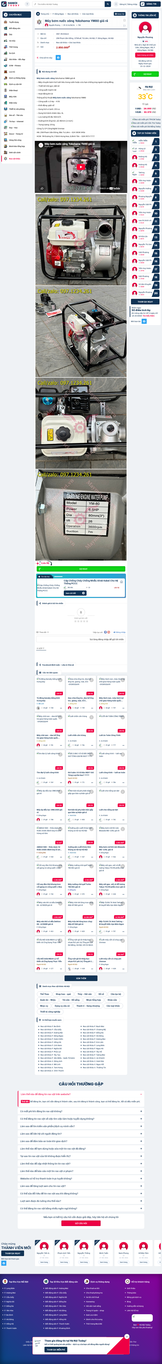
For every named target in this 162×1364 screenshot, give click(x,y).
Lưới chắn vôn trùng (77, 735)
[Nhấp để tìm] (108, 4)
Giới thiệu (131, 1288)
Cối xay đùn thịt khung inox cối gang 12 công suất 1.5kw (49, 885)
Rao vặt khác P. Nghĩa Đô (51, 1048)
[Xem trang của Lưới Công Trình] (70, 745)
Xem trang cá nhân (145, 55)
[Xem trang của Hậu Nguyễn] (70, 819)
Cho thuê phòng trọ (94, 1292)
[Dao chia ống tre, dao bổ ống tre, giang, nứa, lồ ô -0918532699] (81, 686)
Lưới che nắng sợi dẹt (108, 809)
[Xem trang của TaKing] (101, 931)
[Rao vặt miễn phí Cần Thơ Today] (146, 122)
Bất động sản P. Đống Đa (55, 1301)
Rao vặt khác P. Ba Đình (50, 1026)
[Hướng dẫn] (27, 4)
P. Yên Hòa (8, 1310)
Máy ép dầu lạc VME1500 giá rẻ (49, 811)
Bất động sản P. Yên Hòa (55, 1306)
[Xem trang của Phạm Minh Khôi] (70, 708)
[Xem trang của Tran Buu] (38, 708)
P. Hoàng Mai (10, 1292)
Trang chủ (45, 13)
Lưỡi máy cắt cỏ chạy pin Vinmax (110, 960)
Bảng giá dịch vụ (134, 1297)
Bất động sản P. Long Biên (56, 1314)
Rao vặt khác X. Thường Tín (94, 1067)
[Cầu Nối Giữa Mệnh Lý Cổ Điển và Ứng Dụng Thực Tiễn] (50, 947)
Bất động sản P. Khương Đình (57, 1328)
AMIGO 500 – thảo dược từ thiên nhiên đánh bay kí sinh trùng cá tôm (49, 848)
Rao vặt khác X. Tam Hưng (51, 1067)
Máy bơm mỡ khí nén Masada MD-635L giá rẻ (112, 848)
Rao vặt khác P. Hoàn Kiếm (51, 1039)
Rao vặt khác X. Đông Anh (51, 1061)
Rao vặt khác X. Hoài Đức (93, 1061)
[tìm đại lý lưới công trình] (50, 761)
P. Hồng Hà (9, 1323)
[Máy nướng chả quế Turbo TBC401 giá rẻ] (81, 872)
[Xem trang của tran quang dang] (70, 782)
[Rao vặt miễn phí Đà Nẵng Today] (146, 126)
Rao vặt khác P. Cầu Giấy (51, 1029)
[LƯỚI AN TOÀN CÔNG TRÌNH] (112, 723)
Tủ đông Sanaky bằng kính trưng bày (48, 699)
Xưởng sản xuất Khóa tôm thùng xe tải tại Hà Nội (79, 848)
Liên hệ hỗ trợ (132, 1310)
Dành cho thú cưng (94, 1319)
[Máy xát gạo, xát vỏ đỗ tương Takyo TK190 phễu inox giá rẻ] (112, 872)
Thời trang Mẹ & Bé (94, 1323)
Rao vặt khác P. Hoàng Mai (94, 1039)
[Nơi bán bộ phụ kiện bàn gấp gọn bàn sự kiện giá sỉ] (81, 798)
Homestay (90, 1301)
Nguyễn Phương (145, 37)
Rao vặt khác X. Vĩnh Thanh (52, 1070)
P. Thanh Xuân (10, 1328)
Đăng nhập (121, 632)
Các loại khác (88, 13)
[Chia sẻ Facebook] (58, 57)
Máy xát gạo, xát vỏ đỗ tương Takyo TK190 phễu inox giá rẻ (112, 885)
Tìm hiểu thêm (149, 315)
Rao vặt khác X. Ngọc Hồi (93, 1064)
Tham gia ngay (145, 301)
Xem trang (44, 1262)
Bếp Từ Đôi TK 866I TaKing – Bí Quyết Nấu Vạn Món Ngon (111, 922)
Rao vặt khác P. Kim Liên (93, 1042)
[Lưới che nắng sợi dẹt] (112, 798)
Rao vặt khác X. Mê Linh (50, 1064)
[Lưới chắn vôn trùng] (81, 723)
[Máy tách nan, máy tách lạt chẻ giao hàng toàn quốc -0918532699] (112, 686)
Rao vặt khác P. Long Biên (94, 1045)
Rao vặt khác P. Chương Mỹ (94, 1029)
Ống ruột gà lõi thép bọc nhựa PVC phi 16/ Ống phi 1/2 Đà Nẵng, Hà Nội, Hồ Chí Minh (81, 960)
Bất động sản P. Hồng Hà (55, 1319)
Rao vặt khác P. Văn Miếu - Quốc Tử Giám (57, 1058)
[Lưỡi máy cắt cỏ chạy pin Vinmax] (112, 947)
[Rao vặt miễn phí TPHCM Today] (146, 119)
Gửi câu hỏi (81, 1223)
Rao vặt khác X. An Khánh (94, 1058)
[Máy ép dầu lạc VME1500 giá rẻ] (50, 798)
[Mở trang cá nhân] (135, 141)
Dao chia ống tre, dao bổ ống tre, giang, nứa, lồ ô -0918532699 (81, 699)
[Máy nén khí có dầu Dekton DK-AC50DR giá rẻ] (50, 910)
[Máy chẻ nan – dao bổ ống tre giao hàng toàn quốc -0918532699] (50, 723)
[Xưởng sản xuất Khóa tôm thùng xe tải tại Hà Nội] (81, 835)
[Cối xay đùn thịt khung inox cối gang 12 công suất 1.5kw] (50, 872)
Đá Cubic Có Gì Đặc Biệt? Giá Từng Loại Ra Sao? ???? (81, 773)
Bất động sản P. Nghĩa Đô (56, 1297)
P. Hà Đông (9, 1319)
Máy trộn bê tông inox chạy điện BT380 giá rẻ (80, 922)
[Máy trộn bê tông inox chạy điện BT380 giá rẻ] (81, 910)
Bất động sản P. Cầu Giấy (56, 1292)
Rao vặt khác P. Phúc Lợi (50, 1051)
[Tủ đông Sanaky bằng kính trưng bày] (50, 686)
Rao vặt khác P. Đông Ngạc (51, 1035)
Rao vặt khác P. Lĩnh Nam (51, 1045)
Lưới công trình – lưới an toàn (112, 772)
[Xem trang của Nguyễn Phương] (38, 819)
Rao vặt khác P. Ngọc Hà (93, 1048)
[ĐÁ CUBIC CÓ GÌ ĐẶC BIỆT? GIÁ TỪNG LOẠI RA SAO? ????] (81, 761)
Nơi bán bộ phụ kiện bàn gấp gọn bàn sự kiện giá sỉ (80, 811)
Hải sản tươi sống (93, 1306)
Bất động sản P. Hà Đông (55, 1310)
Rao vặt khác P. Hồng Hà (50, 1042)
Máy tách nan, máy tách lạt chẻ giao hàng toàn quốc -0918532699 (111, 699)
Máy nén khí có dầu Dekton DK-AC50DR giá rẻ (49, 922)
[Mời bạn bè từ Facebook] (144, 321)
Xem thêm (81, 978)
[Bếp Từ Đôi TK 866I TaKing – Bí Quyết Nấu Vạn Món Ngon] (112, 910)
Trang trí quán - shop (95, 1310)
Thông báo (131, 1292)
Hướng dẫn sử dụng (135, 1306)
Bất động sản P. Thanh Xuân (57, 1323)
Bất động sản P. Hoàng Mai (56, 1288)
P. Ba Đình (8, 1314)
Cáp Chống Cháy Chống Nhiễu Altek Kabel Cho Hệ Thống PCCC (91, 582)
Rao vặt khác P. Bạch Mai (93, 1026)
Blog (129, 1301)
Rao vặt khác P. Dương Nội (51, 1032)
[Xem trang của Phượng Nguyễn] (70, 931)
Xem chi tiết (71, 593)
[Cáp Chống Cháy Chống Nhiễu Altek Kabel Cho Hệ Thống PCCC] (48, 588)
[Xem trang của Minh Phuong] (70, 968)
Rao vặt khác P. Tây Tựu (50, 1054)
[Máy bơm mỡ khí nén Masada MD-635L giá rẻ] (112, 835)
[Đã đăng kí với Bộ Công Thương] (142, 1319)
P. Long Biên (9, 1288)
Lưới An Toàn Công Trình (109, 735)
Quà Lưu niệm (92, 1314)
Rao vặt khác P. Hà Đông (93, 1035)
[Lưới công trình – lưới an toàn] (112, 761)
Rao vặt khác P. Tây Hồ (92, 1051)
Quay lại (120, 14)
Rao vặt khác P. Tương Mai (94, 1054)
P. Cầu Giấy (9, 1297)
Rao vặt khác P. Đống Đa (93, 1032)
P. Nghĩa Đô (9, 1301)
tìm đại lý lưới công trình (48, 772)
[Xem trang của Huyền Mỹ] (38, 857)
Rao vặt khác (73, 13)
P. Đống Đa (9, 1306)
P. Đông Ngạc (58, 13)
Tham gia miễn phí (56, 1349)
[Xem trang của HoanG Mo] (38, 968)
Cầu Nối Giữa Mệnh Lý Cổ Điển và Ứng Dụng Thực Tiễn (49, 960)
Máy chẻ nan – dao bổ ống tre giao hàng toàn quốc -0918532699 (48, 736)
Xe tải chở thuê (92, 1297)
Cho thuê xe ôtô (92, 1288)
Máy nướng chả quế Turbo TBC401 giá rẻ (79, 885)
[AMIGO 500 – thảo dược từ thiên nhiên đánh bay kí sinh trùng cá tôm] (50, 835)
